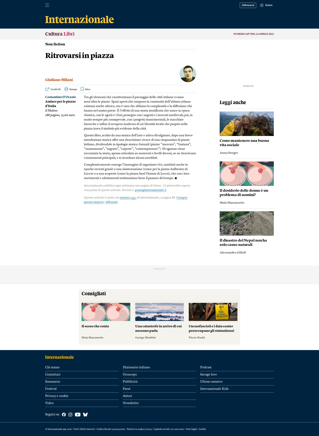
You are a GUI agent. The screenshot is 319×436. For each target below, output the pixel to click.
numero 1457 (128, 197)
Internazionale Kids (214, 389)
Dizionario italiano (136, 367)
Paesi (126, 389)
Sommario (52, 381)
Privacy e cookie (56, 396)
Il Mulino (51, 110)
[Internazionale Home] (60, 357)
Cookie (202, 429)
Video (49, 403)
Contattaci (52, 374)
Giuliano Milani (59, 80)
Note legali (191, 429)
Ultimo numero (211, 381)
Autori (127, 396)
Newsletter (131, 403)
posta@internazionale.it (150, 190)
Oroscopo (130, 374)
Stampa (73, 89)
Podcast (206, 367)
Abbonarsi (248, 5)
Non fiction (55, 44)
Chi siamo (52, 367)
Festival (51, 389)
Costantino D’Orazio (60, 97)
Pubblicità (130, 381)
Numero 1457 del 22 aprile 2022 (253, 34)
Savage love (208, 374)
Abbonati (112, 202)
